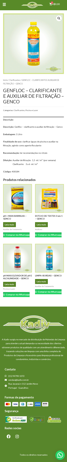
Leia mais (9, 224)
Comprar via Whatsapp (17, 234)
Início (5, 80)
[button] (4, 4)
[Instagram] (17, 436)
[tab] (33, 120)
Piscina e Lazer (31, 110)
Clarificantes (14, 80)
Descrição (8, 119)
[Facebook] (8, 436)
